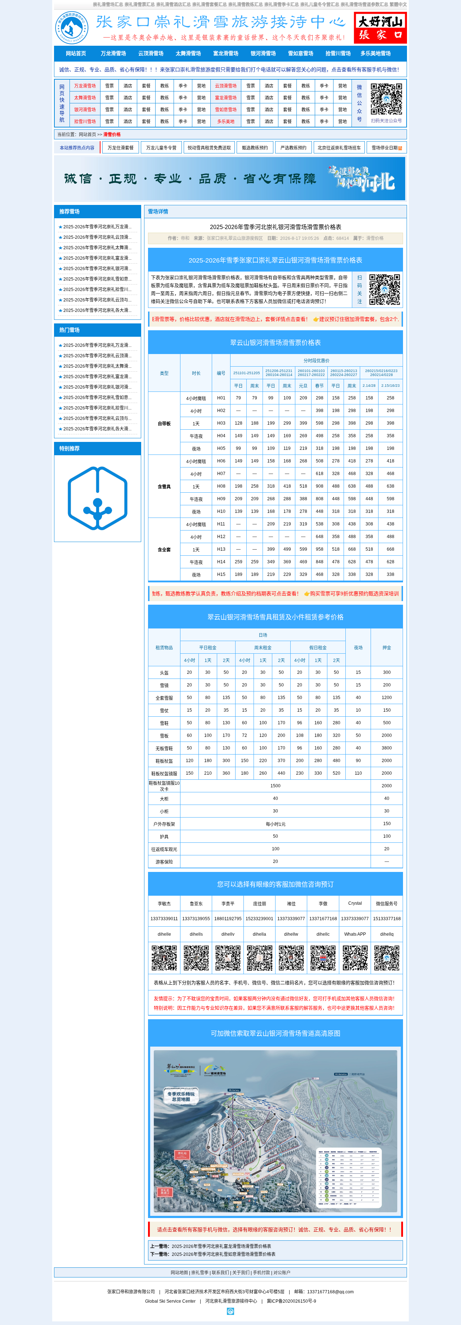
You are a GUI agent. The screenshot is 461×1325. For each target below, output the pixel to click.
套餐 (146, 86)
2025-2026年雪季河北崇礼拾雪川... (97, 289)
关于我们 (241, 1272)
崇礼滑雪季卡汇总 (281, 4)
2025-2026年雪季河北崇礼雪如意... (97, 279)
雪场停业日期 (385, 148)
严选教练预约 (293, 148)
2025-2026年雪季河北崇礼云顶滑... (97, 237)
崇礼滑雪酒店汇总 (173, 4)
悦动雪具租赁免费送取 (209, 148)
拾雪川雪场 (338, 53)
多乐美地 (225, 121)
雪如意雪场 (300, 53)
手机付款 (261, 1272)
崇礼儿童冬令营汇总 (319, 4)
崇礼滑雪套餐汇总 (209, 4)
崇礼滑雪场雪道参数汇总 (364, 4)
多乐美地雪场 (376, 53)
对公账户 (282, 1272)
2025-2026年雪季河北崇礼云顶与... (97, 300)
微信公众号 (359, 103)
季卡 (183, 86)
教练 (164, 86)
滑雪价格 (112, 134)
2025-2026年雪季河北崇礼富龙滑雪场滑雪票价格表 (221, 1246)
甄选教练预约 (255, 148)
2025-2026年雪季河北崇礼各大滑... (97, 310)
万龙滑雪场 (113, 53)
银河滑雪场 (263, 53)
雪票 (109, 86)
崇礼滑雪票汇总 (140, 4)
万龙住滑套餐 (121, 148)
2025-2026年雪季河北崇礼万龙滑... (97, 226)
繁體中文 (398, 4)
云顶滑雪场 (151, 53)
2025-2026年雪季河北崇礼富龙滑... (97, 258)
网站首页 (76, 53)
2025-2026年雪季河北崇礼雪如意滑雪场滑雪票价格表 (224, 1254)
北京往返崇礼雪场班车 (339, 148)
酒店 (128, 86)
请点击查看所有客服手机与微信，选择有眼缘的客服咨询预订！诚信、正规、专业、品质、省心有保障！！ (275, 1229)
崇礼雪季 (200, 1272)
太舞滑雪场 (188, 53)
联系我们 (220, 1272)
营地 (201, 86)
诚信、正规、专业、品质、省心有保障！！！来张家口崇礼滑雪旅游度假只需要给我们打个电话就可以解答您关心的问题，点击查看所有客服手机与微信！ (230, 69)
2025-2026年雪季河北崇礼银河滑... (97, 268)
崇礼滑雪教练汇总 (245, 4)
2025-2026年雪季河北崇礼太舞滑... (97, 247)
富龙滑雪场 (225, 53)
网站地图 (179, 1272)
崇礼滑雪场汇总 (108, 4)
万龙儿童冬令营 (161, 148)
